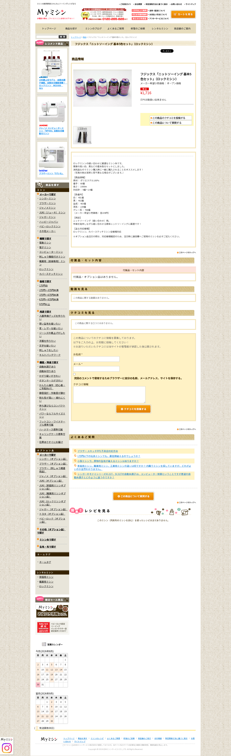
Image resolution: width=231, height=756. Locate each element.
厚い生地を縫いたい (50, 323)
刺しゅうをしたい (48, 350)
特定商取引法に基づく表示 (176, 738)
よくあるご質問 (115, 28)
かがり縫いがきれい (50, 375)
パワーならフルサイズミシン (52, 415)
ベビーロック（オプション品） (52, 520)
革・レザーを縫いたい (51, 328)
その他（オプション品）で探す (51, 531)
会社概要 (158, 738)
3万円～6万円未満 (49, 294)
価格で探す (45, 281)
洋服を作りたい (47, 340)
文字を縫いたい (47, 345)
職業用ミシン (46, 581)
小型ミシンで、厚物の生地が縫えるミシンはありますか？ (108, 461)
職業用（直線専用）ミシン (52, 262)
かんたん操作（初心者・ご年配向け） (52, 386)
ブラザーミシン (47, 203)
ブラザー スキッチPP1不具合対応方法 (97, 451)
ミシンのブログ (93, 28)
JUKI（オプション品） (51, 480)
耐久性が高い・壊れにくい (52, 399)
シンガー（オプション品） (53, 459)
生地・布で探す (48, 546)
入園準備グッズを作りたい (52, 317)
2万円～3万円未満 (49, 290)
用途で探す (45, 311)
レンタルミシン (160, 28)
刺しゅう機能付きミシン (52, 256)
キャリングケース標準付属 (52, 435)
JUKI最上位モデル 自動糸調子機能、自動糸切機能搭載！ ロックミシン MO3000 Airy (53, 83)
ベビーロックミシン (50, 226)
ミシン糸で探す (48, 539)
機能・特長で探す (49, 362)
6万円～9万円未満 (49, 299)
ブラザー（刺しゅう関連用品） (52, 469)
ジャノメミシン (47, 207)
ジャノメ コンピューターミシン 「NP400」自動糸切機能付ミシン (51, 131)
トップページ (49, 28)
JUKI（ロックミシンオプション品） (52, 503)
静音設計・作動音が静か (52, 393)
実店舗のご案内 (182, 28)
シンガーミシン (47, 198)
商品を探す (71, 28)
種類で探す (45, 238)
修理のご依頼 (138, 28)
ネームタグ (45, 562)
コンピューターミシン (51, 252)
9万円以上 (44, 304)
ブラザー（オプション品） (53, 463)
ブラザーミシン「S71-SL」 (51, 173)
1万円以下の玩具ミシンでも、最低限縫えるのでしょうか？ (108, 456)
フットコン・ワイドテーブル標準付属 (52, 423)
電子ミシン (45, 247)
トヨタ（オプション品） (52, 514)
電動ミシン (45, 242)
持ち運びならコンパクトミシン (52, 407)
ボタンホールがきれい (51, 380)
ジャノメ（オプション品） (53, 476)
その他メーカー (47, 231)
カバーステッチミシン (51, 274)
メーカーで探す (48, 194)
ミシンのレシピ (97, 738)
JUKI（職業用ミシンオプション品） (52, 495)
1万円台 (43, 285)
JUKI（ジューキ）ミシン (52, 212)
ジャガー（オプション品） (53, 509)
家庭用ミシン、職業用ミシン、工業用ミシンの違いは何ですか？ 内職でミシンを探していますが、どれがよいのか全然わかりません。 (132, 467)
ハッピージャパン (48, 221)
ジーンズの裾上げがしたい (52, 334)
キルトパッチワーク (50, 355)
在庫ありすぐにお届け (51, 442)
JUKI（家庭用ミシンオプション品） (52, 487)
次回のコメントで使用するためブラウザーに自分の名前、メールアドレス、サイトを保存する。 (128, 378)
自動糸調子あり (47, 366)
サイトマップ (79, 741)
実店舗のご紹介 (144, 738)
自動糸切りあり (47, 371)
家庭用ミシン (46, 577)
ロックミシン (46, 269)
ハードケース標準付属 (51, 429)
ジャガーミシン (47, 217)
